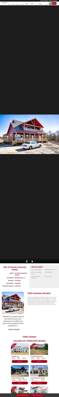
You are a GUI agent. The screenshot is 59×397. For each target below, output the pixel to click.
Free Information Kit (23, 395)
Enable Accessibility (53, 0)
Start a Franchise (37, 395)
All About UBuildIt (44, 0)
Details (20, 361)
